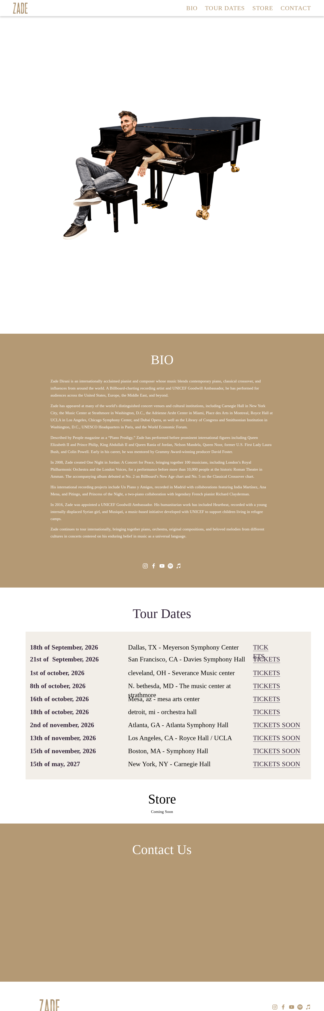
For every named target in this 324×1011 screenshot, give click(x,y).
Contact (296, 8)
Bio (192, 8)
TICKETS (266, 659)
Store (262, 8)
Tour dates (225, 8)
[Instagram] (145, 566)
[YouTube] (162, 566)
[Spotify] (170, 566)
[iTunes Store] (178, 566)
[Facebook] (153, 566)
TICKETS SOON (276, 725)
